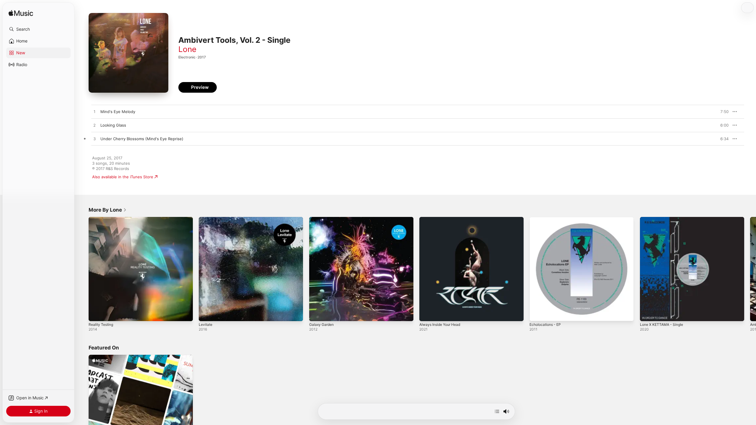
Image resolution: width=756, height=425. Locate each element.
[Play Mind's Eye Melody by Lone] (94, 112)
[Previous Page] (83, 269)
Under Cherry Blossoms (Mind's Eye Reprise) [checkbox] (141, 138)
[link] (108, 210)
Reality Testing (102, 219)
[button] (38, 29)
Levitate (206, 219)
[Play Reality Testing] (96, 313)
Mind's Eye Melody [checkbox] (117, 111)
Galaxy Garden (322, 219)
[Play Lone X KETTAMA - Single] (647, 313)
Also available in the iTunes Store (122, 176)
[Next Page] (750, 269)
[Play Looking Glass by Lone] (94, 125)
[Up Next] (497, 411)
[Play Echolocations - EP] (536, 313)
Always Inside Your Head (442, 219)
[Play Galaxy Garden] (316, 313)
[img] (21, 13)
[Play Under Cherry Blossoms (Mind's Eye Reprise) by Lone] (94, 139)
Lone (187, 49)
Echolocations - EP (546, 219)
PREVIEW (722, 111)
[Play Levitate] (206, 313)
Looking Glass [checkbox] (113, 125)
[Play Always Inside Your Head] (426, 313)
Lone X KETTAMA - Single (663, 219)
